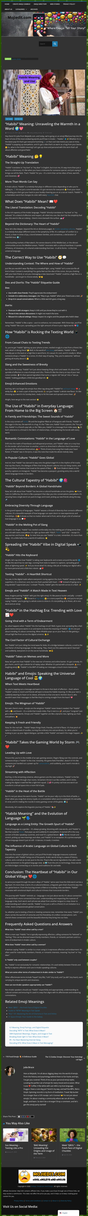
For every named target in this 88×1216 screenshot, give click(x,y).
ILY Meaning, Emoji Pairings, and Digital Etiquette (29, 1027)
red (64, 389)
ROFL (59, 532)
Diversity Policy (66, 1201)
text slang (50, 350)
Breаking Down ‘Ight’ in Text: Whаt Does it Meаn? (29, 1037)
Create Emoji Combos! (21, 4)
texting (40, 133)
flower (21, 832)
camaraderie (44, 763)
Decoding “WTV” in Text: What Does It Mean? (27, 1030)
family (25, 421)
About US (8, 9)
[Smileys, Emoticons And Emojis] (44, 13)
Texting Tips (18, 119)
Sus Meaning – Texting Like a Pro (14, 1146)
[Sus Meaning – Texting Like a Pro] (15, 1129)
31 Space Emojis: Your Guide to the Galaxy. (25, 1017)
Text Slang (9, 119)
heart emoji (70, 389)
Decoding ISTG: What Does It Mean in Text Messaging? (31, 1043)
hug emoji (40, 598)
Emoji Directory (40, 4)
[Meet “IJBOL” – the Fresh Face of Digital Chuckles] (72, 1129)
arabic (31, 133)
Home (7, 4)
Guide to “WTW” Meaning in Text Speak (24, 1010)
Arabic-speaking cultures (65, 229)
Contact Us (47, 1201)
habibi (35, 133)
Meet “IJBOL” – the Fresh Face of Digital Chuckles (27, 1007)
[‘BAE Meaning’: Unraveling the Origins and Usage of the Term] (44, 1129)
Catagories (20, 9)
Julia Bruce (23, 133)
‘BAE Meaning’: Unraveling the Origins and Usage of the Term (44, 1149)
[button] (26, 9)
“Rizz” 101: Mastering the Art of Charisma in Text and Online (32, 1014)
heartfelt (50, 195)
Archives (34, 9)
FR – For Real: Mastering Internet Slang (24, 1040)
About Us (55, 1201)
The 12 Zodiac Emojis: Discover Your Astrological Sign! (63, 1058)
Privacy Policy (69, 4)
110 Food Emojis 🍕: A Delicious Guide (21, 1056)
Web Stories (55, 4)
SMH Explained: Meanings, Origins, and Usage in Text (30, 1034)
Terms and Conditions (33, 1201)
